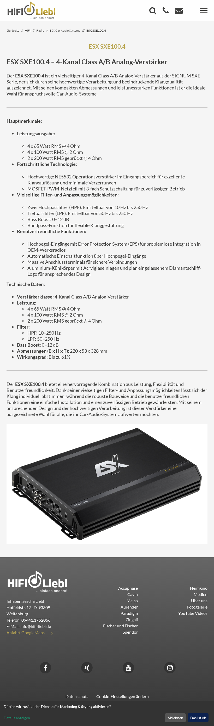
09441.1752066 (35, 619)
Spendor (130, 631)
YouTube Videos (192, 613)
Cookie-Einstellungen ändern (122, 696)
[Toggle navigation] (203, 10)
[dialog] (107, 713)
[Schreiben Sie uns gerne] (179, 12)
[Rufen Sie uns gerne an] (166, 12)
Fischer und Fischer (120, 625)
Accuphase (128, 588)
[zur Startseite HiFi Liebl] (37, 580)
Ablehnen (175, 718)
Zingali (132, 619)
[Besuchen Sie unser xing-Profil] (87, 667)
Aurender (129, 606)
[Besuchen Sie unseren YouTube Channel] (128, 667)
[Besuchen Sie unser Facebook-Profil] (45, 667)
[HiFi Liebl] (31, 10)
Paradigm (129, 613)
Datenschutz (77, 696)
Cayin (132, 594)
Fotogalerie (197, 606)
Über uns (199, 600)
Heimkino (198, 588)
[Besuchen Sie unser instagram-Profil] (170, 667)
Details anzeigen (17, 718)
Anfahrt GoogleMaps (26, 632)
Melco (132, 600)
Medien (200, 594)
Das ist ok (198, 718)
